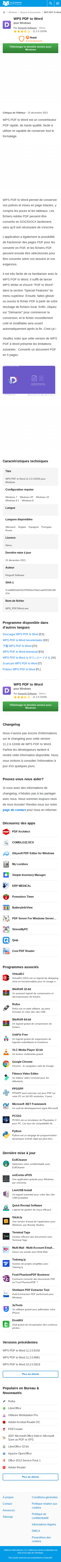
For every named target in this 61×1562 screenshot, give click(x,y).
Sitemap (8, 1516)
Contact (7, 1503)
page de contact (14, 810)
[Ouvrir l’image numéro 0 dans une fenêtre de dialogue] (29, 380)
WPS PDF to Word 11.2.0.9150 (21, 1350)
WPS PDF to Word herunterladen (23, 640)
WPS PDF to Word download (20, 651)
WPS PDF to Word (28, 686)
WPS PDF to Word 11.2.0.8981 (21, 1357)
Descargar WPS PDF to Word (20, 634)
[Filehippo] (12, 3)
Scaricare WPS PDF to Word (20, 663)
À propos (8, 1497)
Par (25, 27)
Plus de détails (30, 1374)
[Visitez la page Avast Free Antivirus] (30, 39)
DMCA (36, 1530)
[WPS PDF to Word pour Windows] (7, 25)
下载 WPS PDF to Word (17, 646)
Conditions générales (45, 1497)
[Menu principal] (57, 3)
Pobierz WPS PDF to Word (19, 669)
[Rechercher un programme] (50, 3)
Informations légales (44, 1524)
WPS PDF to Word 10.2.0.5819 (21, 1364)
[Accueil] (4, 12)
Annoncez (9, 1510)
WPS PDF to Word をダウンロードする (26, 657)
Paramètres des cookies (41, 1539)
